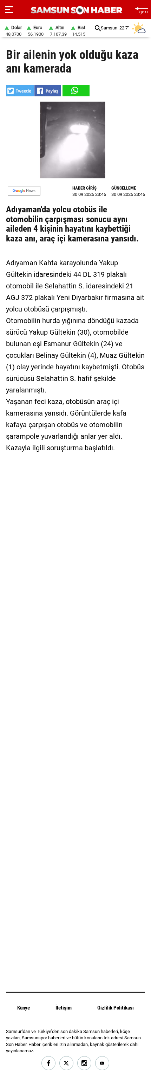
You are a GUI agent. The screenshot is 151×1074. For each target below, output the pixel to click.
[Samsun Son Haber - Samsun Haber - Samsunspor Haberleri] (75, 10)
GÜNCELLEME (123, 188)
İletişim (63, 1008)
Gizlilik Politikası (115, 1008)
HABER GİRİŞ (84, 188)
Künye (23, 1008)
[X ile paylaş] (20, 90)
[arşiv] (98, 28)
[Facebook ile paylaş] (47, 90)
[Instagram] (84, 1063)
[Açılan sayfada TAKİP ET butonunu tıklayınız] (24, 191)
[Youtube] (102, 1063)
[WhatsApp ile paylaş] (75, 90)
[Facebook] (48, 1063)
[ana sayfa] (141, 9)
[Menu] (9, 10)
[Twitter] (66, 1063)
